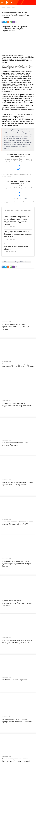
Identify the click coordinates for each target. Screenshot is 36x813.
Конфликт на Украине (21, 210)
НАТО (4, 262)
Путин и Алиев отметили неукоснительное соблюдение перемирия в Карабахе (17, 603)
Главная (3, 7)
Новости (8, 7)
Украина (27, 262)
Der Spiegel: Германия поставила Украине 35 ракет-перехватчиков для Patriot (18, 234)
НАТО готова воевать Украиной (14, 680)
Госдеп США (19, 262)
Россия (10, 262)
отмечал (10, 96)
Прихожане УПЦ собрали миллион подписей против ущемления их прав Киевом (16, 563)
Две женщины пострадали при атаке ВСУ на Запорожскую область (17, 246)
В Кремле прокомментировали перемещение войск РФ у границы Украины (15, 326)
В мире (13, 7)
